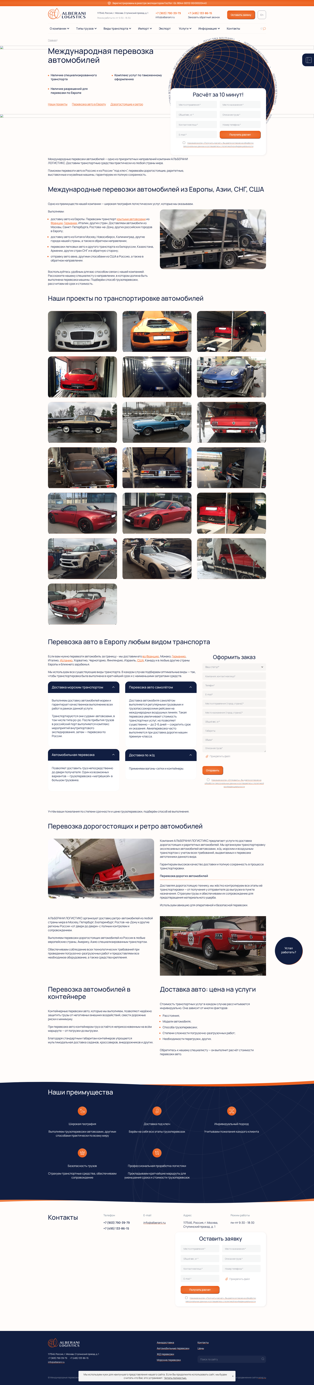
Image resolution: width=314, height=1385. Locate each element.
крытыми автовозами (131, 219)
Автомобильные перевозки (173, 1348)
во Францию (150, 656)
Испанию (66, 660)
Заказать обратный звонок (204, 17)
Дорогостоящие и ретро (126, 104)
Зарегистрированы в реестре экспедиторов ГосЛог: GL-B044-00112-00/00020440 (159, 3)
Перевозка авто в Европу (89, 104)
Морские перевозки (169, 1360)
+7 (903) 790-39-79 (168, 13)
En (261, 15)
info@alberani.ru (165, 17)
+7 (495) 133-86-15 (200, 13)
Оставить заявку (241, 15)
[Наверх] (305, 1376)
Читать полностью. (175, 1378)
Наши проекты (57, 104)
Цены (201, 1348)
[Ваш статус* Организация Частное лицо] (234, 667)
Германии (70, 223)
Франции (57, 223)
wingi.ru (262, 1377)
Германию (179, 656)
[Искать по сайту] (263, 28)
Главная (52, 40)
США (140, 660)
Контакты (203, 1342)
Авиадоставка (165, 1342)
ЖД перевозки (165, 1354)
